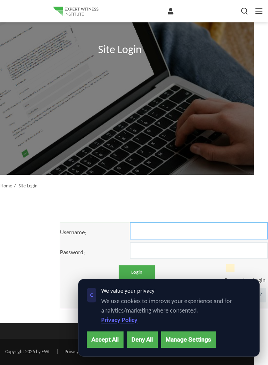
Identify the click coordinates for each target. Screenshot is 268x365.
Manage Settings (188, 339)
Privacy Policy (119, 320)
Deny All (142, 339)
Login (136, 272)
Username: (73, 233)
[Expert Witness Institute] (76, 11)
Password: (72, 253)
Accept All (105, 339)
